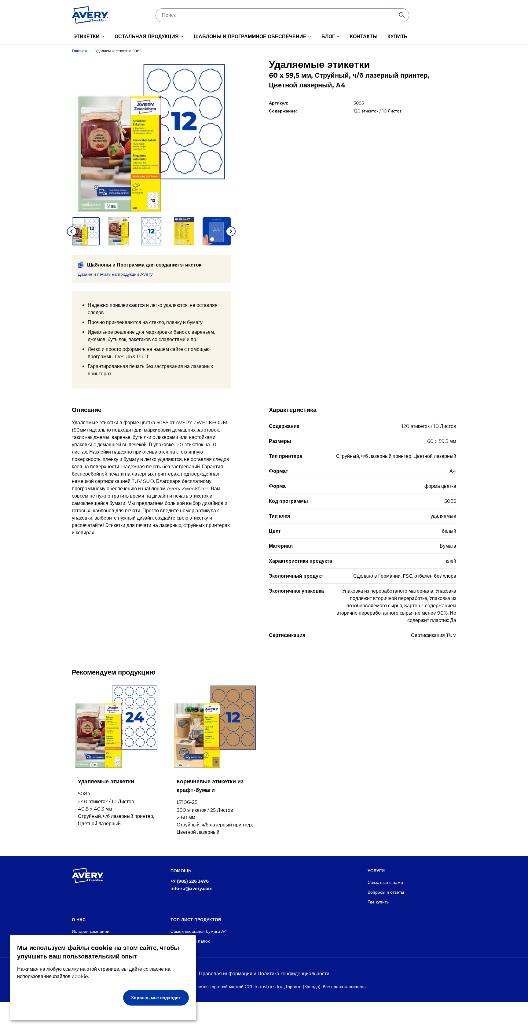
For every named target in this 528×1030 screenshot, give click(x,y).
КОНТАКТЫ (364, 36)
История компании (90, 931)
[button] (86, 231)
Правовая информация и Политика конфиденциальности (264, 974)
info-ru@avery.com (191, 888)
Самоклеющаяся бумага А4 (198, 931)
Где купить (378, 902)
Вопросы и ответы (386, 892)
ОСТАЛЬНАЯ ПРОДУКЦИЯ (147, 36)
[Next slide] (231, 231)
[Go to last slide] (72, 231)
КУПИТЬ (397, 36)
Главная (79, 51)
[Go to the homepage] (90, 16)
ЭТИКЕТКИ (86, 36)
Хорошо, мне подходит (156, 997)
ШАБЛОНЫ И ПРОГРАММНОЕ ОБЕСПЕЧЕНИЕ (250, 36)
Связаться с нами (385, 882)
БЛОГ (328, 36)
